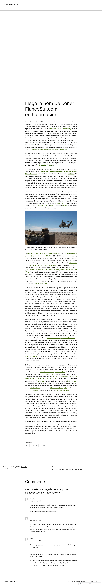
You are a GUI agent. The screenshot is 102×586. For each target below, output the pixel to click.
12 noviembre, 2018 (36, 556)
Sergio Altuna (50, 374)
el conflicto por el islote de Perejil (59, 129)
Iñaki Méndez (71, 381)
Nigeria (64, 205)
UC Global (71, 174)
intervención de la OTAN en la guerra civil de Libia (43, 254)
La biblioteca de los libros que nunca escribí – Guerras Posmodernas (53, 554)
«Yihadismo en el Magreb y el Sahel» (52, 372)
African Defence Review (63, 390)
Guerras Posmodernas (10, 4)
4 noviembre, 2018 (35, 501)
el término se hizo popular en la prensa (61, 338)
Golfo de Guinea (42, 205)
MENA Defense (35, 388)
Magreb (77, 469)
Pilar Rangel (40, 381)
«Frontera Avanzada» (32, 356)
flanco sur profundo (58, 469)
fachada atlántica (61, 203)
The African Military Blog (59, 388)
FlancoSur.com (69, 469)
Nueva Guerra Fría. (41, 283)
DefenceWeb (34, 390)
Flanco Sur (24, 467)
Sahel (52, 205)
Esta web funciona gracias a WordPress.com (83, 581)
